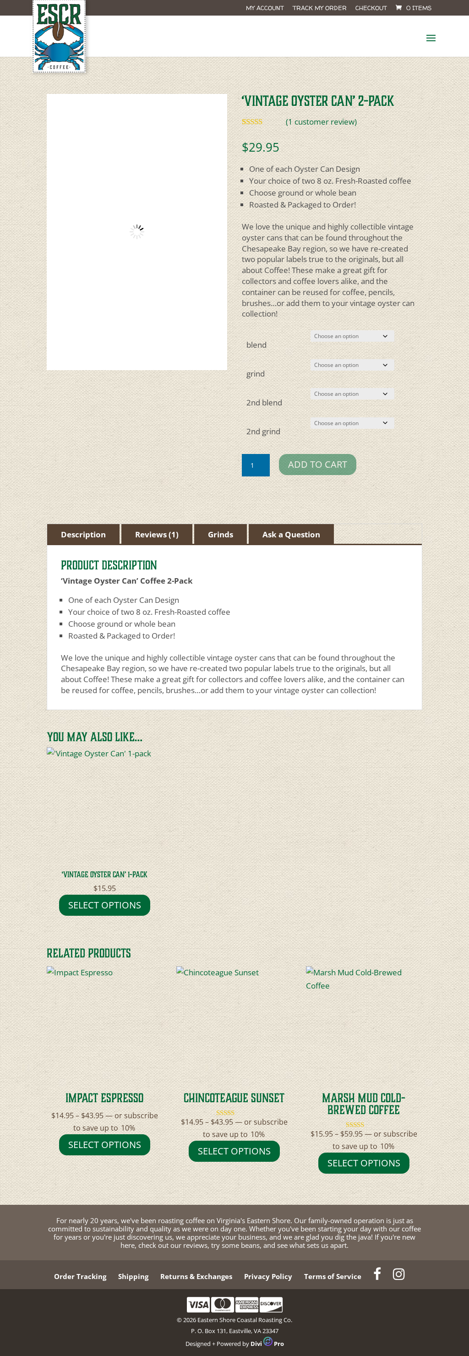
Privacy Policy (268, 1276)
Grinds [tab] (220, 534)
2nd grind (263, 431)
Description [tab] (83, 534)
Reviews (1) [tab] (157, 534)
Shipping (133, 1276)
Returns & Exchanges (196, 1276)
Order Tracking (80, 1276)
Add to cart (317, 464)
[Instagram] (399, 1276)
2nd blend (264, 402)
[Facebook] (377, 1276)
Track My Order (320, 8)
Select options (104, 905)
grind (255, 373)
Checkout (371, 8)
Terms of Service (332, 1276)
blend (256, 344)
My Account (265, 8)
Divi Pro (267, 1344)
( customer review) (321, 121)
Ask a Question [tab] (291, 534)
